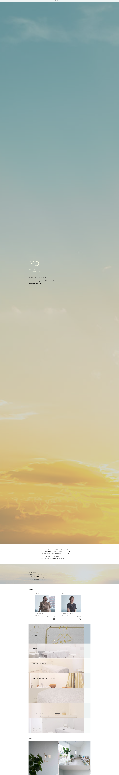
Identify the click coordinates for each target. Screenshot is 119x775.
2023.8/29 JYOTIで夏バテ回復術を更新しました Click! (55, 553)
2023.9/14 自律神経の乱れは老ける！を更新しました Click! (56, 551)
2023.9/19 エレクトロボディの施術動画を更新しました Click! (56, 549)
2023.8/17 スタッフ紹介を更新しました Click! (52, 558)
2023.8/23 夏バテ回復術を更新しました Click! (52, 556)
